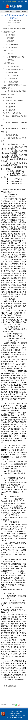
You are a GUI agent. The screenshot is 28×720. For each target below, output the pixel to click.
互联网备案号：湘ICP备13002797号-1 (16, 715)
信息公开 (7, 11)
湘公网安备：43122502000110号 (15, 717)
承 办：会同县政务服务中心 (14, 713)
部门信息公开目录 (15, 11)
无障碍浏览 (8, 1)
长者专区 (14, 1)
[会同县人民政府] (14, 6)
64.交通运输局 (12, 686)
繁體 (2, 1)
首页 (2, 11)
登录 (19, 1)
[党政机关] (3, 714)
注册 (22, 1)
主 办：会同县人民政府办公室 (14, 711)
